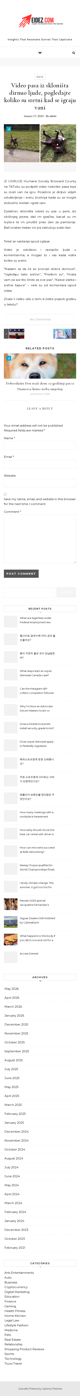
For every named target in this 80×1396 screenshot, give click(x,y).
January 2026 (14, 1015)
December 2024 (16, 1131)
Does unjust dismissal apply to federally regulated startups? (37, 744)
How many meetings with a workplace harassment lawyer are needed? (36, 815)
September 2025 (16, 1051)
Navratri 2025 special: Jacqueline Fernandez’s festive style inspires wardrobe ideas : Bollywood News (37, 903)
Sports (9, 1354)
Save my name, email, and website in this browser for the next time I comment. (40, 501)
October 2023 (14, 1239)
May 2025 (11, 1087)
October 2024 (14, 1149)
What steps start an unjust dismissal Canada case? (36, 673)
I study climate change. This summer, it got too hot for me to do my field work (37, 885)
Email (9, 457)
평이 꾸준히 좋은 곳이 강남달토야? (37, 655)
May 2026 (11, 989)
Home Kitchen (15, 1316)
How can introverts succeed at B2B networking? (37, 849)
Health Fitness (14, 1311)
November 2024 (16, 1140)
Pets (40, 77)
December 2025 (16, 1024)
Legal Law (11, 1320)
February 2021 (14, 1247)
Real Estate (12, 1339)
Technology (13, 1358)
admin (53, 116)
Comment (12, 512)
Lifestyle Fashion (16, 1325)
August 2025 (13, 1060)
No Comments (40, 319)
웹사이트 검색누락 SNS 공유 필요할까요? (37, 637)
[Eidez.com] (40, 21)
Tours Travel (13, 1363)
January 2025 (14, 1122)
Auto (8, 1277)
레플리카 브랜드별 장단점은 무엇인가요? (37, 796)
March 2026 (13, 1006)
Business (10, 1282)
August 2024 (13, 1158)
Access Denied (29, 953)
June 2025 (12, 1078)
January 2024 (14, 1221)
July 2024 (11, 1167)
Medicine (11, 1330)
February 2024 (15, 1212)
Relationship (13, 1344)
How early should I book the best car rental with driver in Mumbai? (37, 832)
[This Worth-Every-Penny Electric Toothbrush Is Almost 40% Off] (67, 334)
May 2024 (11, 1185)
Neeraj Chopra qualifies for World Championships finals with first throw (37, 868)
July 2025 (11, 1069)
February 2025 (15, 1114)
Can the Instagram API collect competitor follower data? (37, 691)
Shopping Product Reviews (24, 1349)
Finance (10, 1301)
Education (11, 1296)
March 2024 (13, 1203)
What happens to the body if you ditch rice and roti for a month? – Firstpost (37, 938)
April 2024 (11, 1194)
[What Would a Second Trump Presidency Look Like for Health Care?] (12, 334)
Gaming (10, 1306)
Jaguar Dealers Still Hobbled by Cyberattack (37, 920)
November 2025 (16, 1033)
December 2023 (16, 1230)
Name (9, 438)
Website (10, 475)
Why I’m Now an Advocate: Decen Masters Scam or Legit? (36, 709)
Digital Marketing (17, 1292)
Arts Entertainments (19, 1273)
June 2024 (12, 1176)
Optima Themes (52, 1388)
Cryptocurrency (16, 1287)
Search (66, 592)
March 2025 (13, 1105)
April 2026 (11, 997)
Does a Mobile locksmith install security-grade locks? (37, 726)
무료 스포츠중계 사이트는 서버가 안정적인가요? (37, 779)
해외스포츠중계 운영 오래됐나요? (37, 761)
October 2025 (14, 1042)
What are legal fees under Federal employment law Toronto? (35, 620)
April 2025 (11, 1096)
